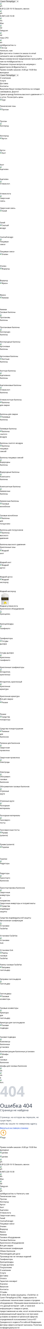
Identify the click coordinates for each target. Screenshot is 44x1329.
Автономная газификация (11, 1248)
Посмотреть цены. (15, 97)
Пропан (3, 1199)
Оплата (3, 1278)
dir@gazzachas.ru (19, 67)
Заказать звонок (22, 8)
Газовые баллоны (7, 1240)
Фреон (3, 1232)
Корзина (4, 1284)
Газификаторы (6, 1259)
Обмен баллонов (7, 1251)
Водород (4, 1229)
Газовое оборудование (10, 1237)
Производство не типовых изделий (15, 1256)
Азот (2, 1207)
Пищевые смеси (7, 1223)
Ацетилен (4, 1210)
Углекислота (5, 1212)
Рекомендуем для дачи (10, 1254)
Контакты (4, 86)
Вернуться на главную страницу (14, 1128)
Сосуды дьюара (7, 1264)
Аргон (2, 1204)
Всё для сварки (6, 1245)
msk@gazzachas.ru (15, 61)
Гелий (2, 1218)
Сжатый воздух (6, 1221)
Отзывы (3, 1292)
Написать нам (6, 50)
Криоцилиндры (7, 1262)
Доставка (4, 83)
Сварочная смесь (7, 1215)
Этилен (3, 1226)
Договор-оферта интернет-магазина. (16, 1325)
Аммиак (3, 1234)
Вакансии (4, 1286)
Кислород (4, 1202)
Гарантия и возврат (8, 1281)
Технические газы (8, 1196)
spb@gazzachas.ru (8, 45)
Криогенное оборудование (12, 1243)
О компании (5, 78)
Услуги (3, 80)
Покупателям (6, 1267)
